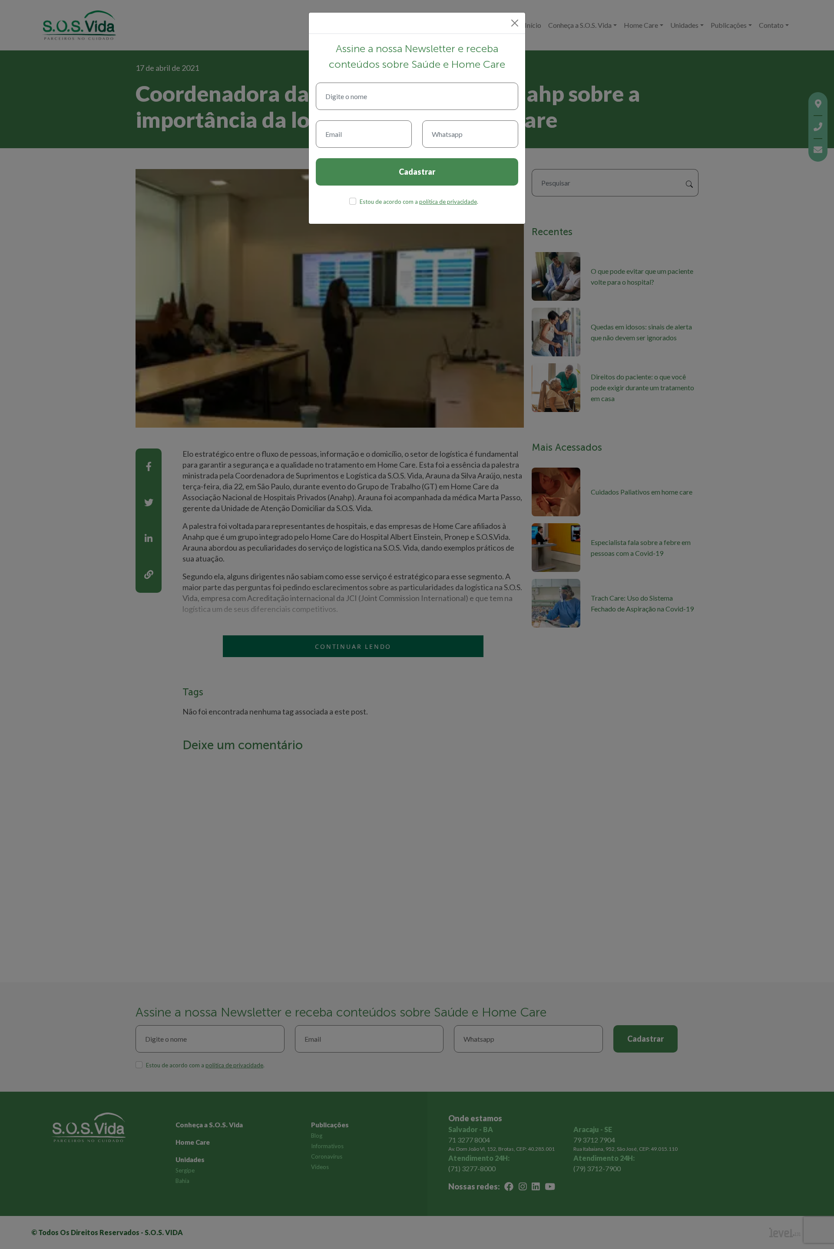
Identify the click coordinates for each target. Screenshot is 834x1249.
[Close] (515, 23)
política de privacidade (448, 201)
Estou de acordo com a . (419, 201)
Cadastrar (417, 171)
